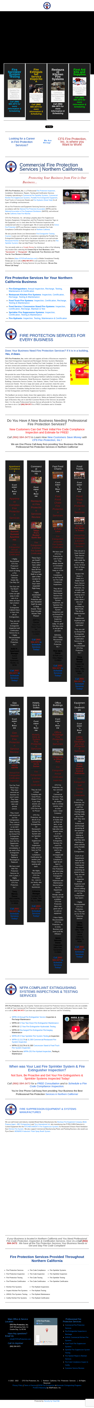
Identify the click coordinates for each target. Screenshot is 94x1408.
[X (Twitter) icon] (46, 1391)
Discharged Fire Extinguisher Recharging (36, 1030)
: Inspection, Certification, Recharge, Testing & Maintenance (36, 295)
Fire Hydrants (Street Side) (43, 200)
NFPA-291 (28, 1051)
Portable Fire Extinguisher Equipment (44, 198)
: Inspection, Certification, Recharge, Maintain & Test (37, 307)
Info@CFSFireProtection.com (20, 1339)
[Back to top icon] (82, 1403)
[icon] (51, 1391)
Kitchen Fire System (16, 1129)
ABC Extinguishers (23, 1124)
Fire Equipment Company (73, 1122)
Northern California (43, 229)
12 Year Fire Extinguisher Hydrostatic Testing (38, 1027)
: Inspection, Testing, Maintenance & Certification (38, 318)
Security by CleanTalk (52, 1401)
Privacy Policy (18, 1385)
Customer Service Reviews (74, 1368)
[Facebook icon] (43, 1391)
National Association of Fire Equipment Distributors (23, 211)
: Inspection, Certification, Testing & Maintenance (32, 313)
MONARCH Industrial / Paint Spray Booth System (32, 1131)
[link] (14, 90)
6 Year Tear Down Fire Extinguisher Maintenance (39, 1023)
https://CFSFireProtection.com (26, 258)
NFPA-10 (15, 1017)
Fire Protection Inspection (46, 191)
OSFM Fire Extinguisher (46, 1385)
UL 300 (30, 1040)
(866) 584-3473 (15, 1346)
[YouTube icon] (48, 1391)
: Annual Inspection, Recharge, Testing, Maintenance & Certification (35, 289)
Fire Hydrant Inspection (41, 1051)
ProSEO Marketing (39, 1388)
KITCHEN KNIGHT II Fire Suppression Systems (41, 1127)
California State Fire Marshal (20, 214)
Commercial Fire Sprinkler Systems (35, 195)
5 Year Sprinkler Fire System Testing (34, 1036)
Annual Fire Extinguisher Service (33, 1017)
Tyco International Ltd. (42, 1124)
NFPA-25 (15, 1036)
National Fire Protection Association (32, 209)
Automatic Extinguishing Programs (69, 1385)
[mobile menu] (85, 5)
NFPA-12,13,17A (18, 1040)
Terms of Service (30, 1385)
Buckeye (60, 1122)
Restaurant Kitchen (12, 241)
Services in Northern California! (62, 1094)
